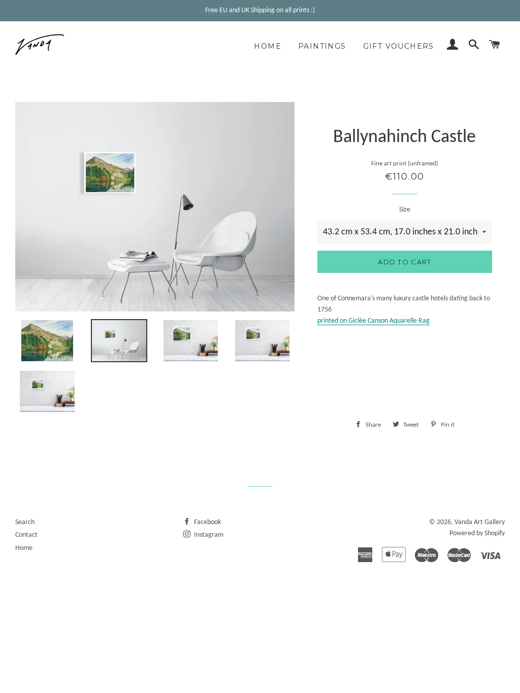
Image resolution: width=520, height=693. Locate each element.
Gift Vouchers (398, 46)
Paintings (322, 46)
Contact (26, 535)
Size (404, 210)
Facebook (206, 522)
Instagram (207, 535)
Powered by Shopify (477, 533)
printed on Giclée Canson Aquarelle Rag (373, 321)
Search (25, 522)
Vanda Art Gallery (479, 522)
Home (267, 46)
